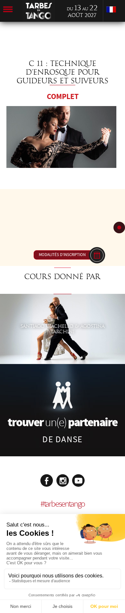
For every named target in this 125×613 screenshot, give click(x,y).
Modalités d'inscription (62, 254)
